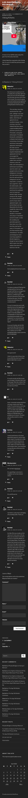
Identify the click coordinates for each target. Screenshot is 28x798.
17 (24, 775)
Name (4, 604)
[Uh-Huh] (8, 253)
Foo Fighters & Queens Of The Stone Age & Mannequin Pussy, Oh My (13, 683)
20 (10, 778)
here (21, 291)
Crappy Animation (10, 74)
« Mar (7, 784)
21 (14, 778)
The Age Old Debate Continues (10, 734)
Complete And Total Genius (13, 72)
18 (4, 778)
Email (4, 612)
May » (21, 784)
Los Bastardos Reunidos (11, 3)
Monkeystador (7, 15)
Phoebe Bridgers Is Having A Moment (12, 725)
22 (17, 778)
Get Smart (17, 468)
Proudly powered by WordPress (10, 794)
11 (3, 775)
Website (4, 620)
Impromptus (5, 740)
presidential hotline (12, 332)
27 (10, 781)
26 (7, 781)
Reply (8, 257)
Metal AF (11, 75)
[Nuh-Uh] (12, 253)
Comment (5, 582)
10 (24, 772)
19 (7, 778)
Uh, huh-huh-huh (7, 737)
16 (21, 775)
